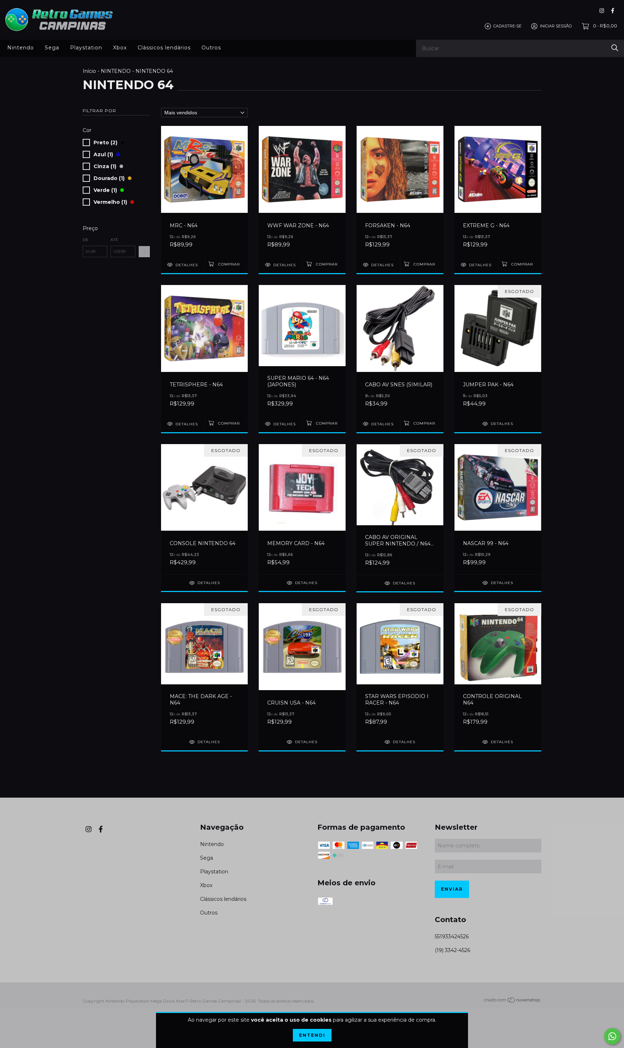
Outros (211, 47)
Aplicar (144, 251)
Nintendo (20, 47)
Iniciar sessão (556, 25)
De (86, 239)
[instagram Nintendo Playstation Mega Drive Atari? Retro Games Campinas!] (602, 10)
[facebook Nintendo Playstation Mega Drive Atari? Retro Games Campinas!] (612, 10)
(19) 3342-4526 (452, 950)
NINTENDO (116, 71)
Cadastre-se (507, 25)
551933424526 (452, 936)
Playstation (86, 47)
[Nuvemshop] (512, 1001)
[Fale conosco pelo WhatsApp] (612, 1036)
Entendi (312, 1035)
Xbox (120, 47)
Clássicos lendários (164, 47)
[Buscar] (614, 47)
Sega (52, 47)
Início (89, 71)
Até (114, 239)
